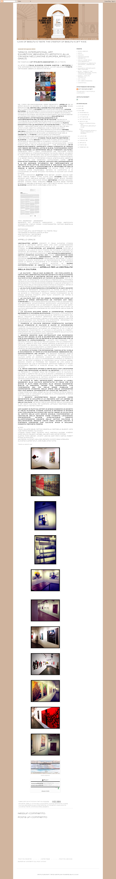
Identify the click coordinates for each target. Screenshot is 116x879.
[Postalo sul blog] (55, 802)
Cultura (21, 805)
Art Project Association (40, 803)
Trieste (27, 806)
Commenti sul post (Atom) (35, 861)
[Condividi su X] (56, 802)
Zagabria (45, 806)
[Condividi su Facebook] (58, 802)
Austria (51, 803)
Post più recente (25, 859)
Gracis (34, 805)
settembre (83, 119)
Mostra (63, 805)
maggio (82, 140)
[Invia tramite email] (53, 802)
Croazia (65, 803)
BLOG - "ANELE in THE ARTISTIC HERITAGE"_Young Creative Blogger (87, 73)
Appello (28, 803)
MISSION (81, 55)
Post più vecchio (65, 859)
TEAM (80, 66)
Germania (28, 805)
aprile (81, 142)
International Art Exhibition (46, 805)
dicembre (83, 112)
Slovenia (22, 806)
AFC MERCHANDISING (85, 80)
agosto (82, 121)
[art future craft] (77, 99)
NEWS (80, 53)
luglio (82, 136)
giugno (82, 138)
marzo (82, 144)
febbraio (83, 147)
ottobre (82, 117)
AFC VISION (81, 79)
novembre (83, 114)
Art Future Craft (85, 89)
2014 (80, 108)
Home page (45, 859)
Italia (58, 805)
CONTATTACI (82, 82)
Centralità (58, 803)
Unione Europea (36, 806)
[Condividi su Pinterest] (60, 802)
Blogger (75, 874)
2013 (80, 110)
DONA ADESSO (83, 51)
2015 (80, 106)
